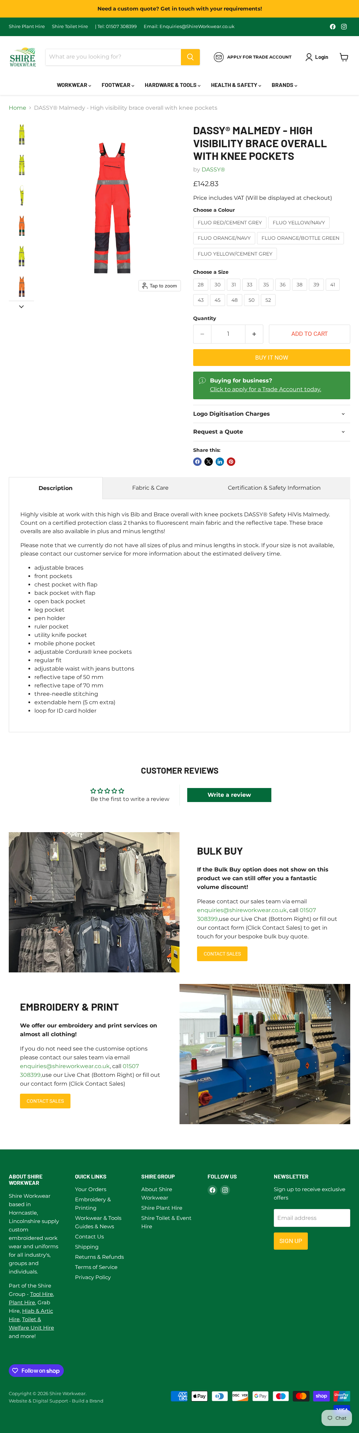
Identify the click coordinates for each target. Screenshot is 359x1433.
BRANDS (283, 84)
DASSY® (213, 169)
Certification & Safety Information (274, 487)
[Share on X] (208, 461)
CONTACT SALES (222, 954)
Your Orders (90, 1189)
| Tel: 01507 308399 (116, 26)
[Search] (190, 57)
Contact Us (89, 1236)
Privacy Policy (93, 1277)
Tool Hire (41, 1294)
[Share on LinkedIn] (220, 461)
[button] (22, 134)
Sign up (290, 1240)
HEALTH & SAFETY (234, 84)
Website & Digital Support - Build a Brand (56, 1401)
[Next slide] (21, 306)
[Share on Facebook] (197, 461)
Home (17, 108)
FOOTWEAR (116, 84)
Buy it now (271, 357)
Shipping (87, 1246)
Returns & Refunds (99, 1257)
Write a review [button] (229, 795)
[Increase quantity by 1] (254, 334)
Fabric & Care (150, 487)
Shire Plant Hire (27, 26)
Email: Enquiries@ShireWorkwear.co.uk (189, 26)
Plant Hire (22, 1302)
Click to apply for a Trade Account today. (265, 389)
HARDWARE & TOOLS (171, 84)
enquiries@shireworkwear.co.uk (242, 910)
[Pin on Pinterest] (231, 461)
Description (56, 488)
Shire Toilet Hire (70, 26)
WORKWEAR (72, 84)
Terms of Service (96, 1267)
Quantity (204, 318)
